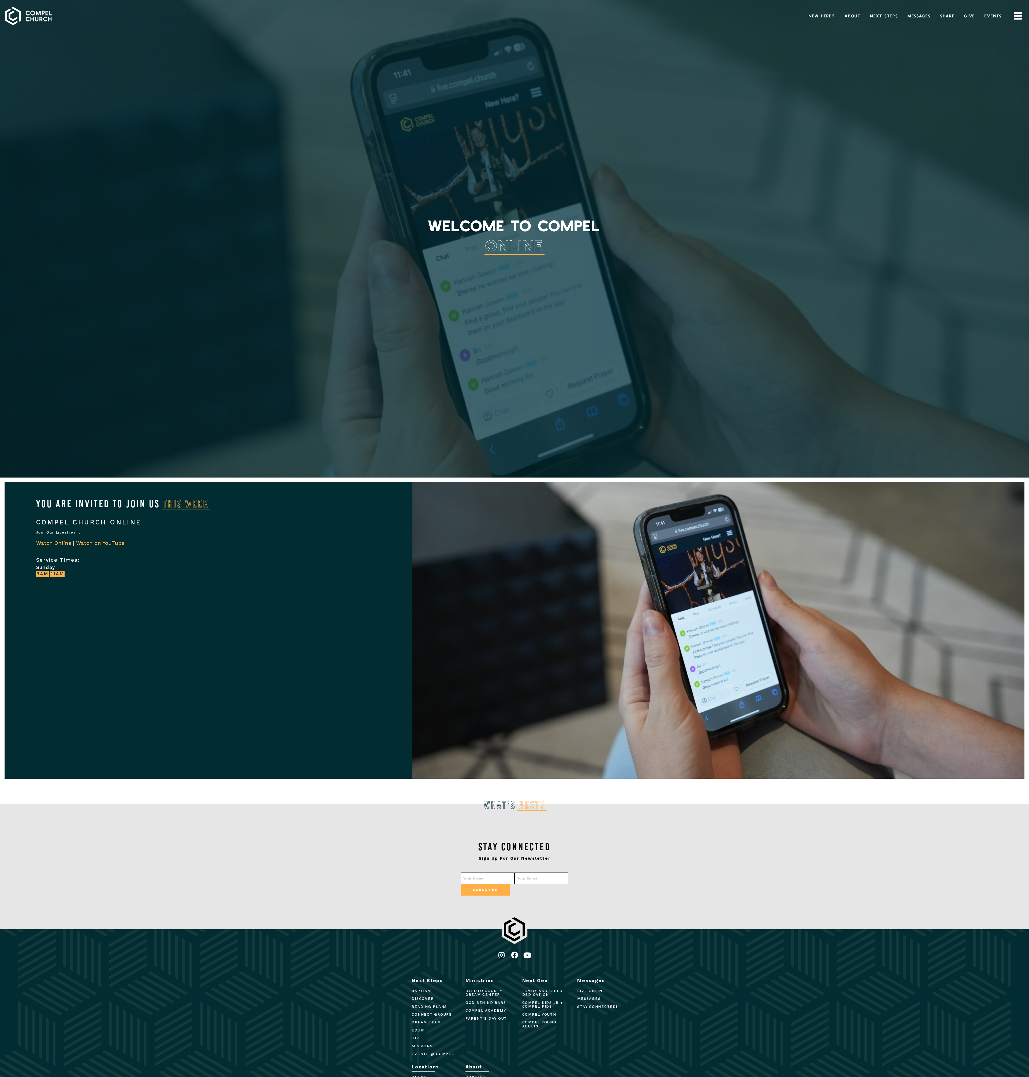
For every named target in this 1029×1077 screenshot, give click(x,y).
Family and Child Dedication (542, 993)
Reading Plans (429, 1007)
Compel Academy (485, 1010)
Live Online (591, 991)
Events (993, 15)
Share (947, 15)
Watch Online (53, 543)
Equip (418, 1030)
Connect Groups (432, 1014)
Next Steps (884, 15)
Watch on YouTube (100, 543)
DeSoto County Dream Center (483, 993)
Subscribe (485, 890)
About (853, 15)
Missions (422, 1046)
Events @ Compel (433, 1054)
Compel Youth (539, 1014)
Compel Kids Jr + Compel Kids (542, 1005)
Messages (919, 15)
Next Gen (535, 980)
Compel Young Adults (539, 1024)
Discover (423, 999)
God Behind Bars (485, 1003)
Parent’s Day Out (486, 1018)
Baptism (421, 991)
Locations (425, 1066)
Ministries (479, 980)
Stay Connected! (597, 1007)
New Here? (822, 15)
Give (969, 15)
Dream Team (426, 1022)
